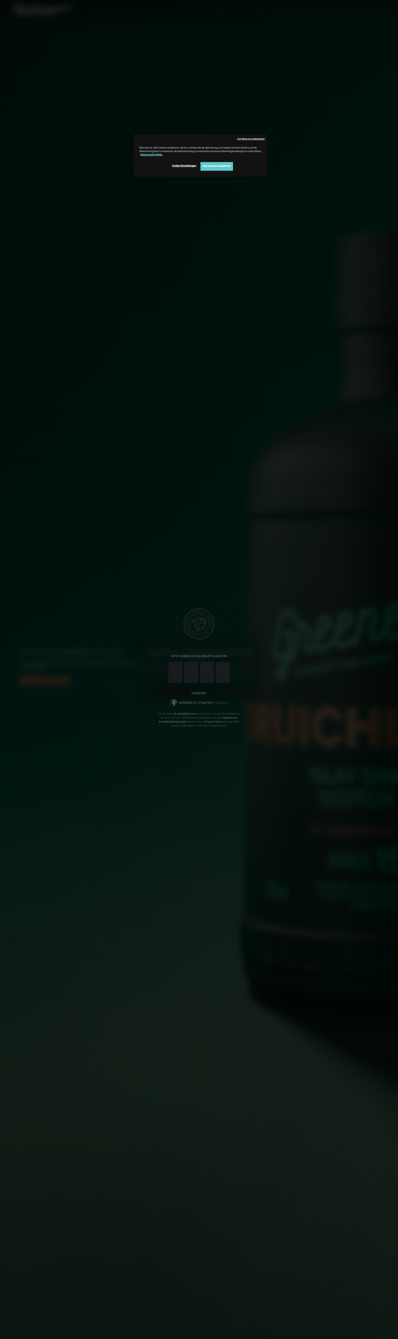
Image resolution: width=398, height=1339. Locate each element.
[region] (200, 155)
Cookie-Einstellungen (184, 166)
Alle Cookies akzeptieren (217, 166)
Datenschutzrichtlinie (151, 155)
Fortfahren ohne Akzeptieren (251, 139)
